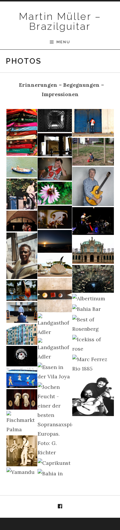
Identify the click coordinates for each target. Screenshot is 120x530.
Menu (63, 42)
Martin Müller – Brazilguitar (60, 21)
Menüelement (60, 506)
